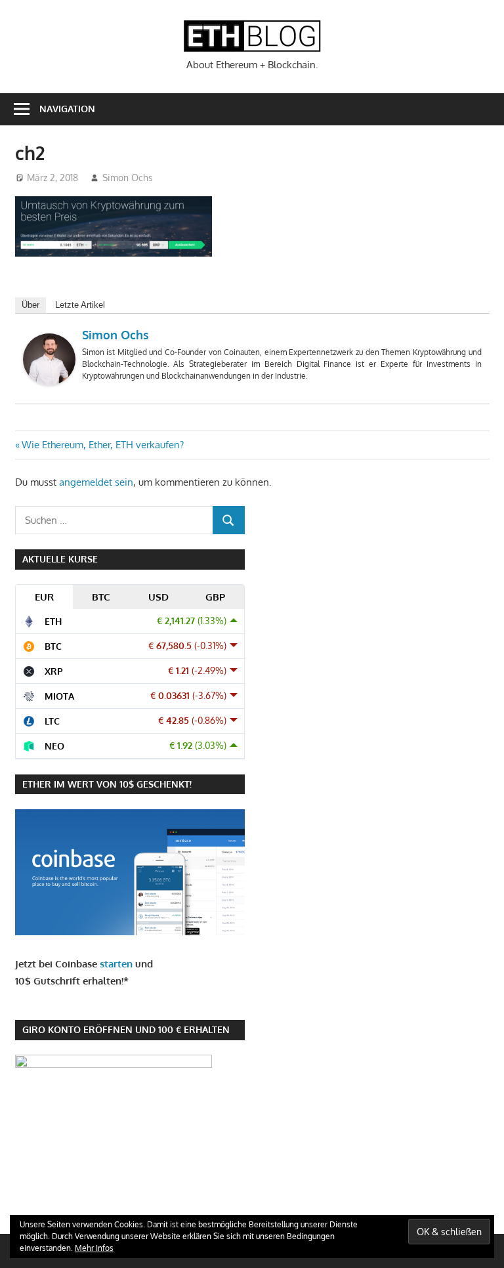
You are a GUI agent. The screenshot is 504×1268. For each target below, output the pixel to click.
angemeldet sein (96, 482)
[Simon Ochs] (49, 381)
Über (30, 305)
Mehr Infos (94, 1248)
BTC (101, 597)
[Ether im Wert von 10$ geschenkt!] (130, 931)
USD (158, 597)
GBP (215, 597)
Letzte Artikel (80, 305)
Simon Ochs (127, 177)
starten (116, 964)
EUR (44, 597)
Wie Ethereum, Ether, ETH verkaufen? (102, 444)
